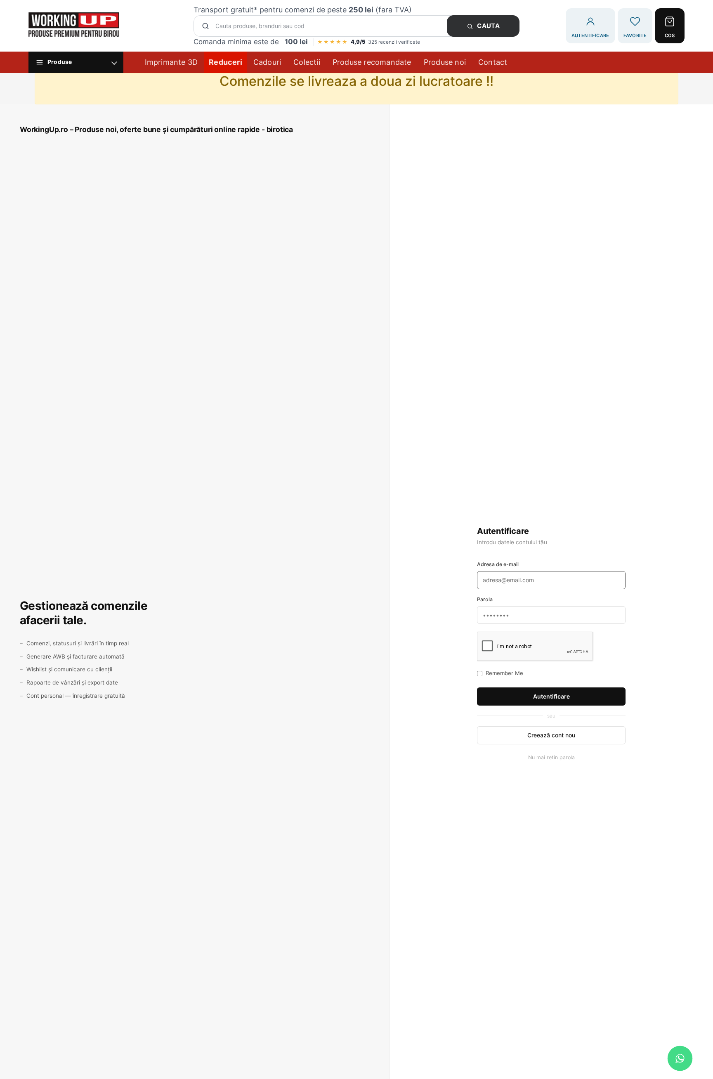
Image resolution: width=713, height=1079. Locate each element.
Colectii (306, 62)
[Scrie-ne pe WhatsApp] (680, 1058)
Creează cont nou (551, 735)
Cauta (488, 26)
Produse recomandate (372, 62)
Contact (492, 62)
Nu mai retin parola (551, 757)
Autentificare (551, 696)
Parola (485, 599)
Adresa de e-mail (498, 564)
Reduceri (225, 62)
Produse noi (445, 62)
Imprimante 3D (171, 62)
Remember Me (504, 673)
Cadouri (267, 62)
